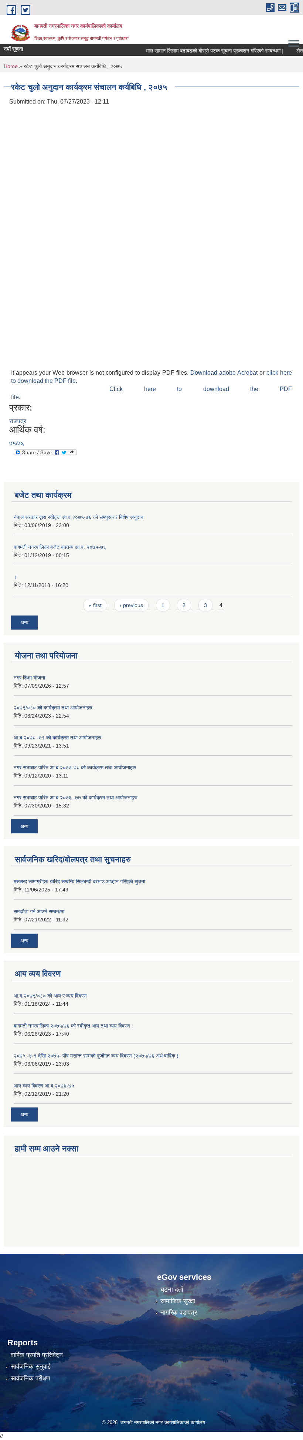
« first (95, 605)
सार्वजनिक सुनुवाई (31, 1366)
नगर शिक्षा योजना (29, 678)
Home (11, 66)
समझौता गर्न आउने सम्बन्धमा (39, 911)
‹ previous (131, 605)
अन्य (24, 622)
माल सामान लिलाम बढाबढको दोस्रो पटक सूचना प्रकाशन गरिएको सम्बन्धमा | (203, 51)
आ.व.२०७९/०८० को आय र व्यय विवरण (50, 996)
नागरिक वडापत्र (178, 1312)
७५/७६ (16, 443)
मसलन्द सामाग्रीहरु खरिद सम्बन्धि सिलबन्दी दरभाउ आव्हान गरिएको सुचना (79, 881)
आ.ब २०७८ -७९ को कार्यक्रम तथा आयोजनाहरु (57, 738)
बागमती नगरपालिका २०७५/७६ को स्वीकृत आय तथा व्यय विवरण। (73, 1026)
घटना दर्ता (171, 1289)
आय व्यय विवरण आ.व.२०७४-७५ (44, 1086)
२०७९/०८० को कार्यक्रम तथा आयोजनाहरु (53, 708)
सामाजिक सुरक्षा (177, 1301)
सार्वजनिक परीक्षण (30, 1378)
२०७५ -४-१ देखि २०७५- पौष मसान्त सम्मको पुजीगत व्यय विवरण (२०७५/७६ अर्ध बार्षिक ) (96, 1056)
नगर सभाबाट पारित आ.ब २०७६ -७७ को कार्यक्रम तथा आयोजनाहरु (75, 797)
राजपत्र (17, 421)
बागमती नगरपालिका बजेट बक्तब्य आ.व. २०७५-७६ (60, 547)
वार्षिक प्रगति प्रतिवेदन (37, 1355)
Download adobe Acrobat (224, 373)
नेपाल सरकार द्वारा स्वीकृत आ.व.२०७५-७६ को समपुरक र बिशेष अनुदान (78, 517)
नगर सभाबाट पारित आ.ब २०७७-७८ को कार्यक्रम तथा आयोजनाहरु (75, 767)
